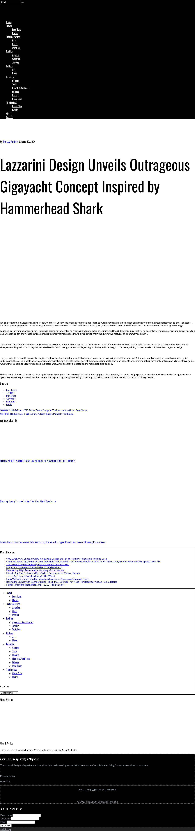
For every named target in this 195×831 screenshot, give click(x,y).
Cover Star (17, 106)
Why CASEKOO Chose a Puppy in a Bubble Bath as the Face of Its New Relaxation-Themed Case (56, 558)
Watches (16, 59)
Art (13, 70)
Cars (14, 40)
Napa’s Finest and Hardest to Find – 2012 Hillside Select (35, 584)
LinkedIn (10, 401)
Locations (16, 29)
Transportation (13, 37)
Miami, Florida (6, 743)
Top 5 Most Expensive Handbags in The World (30, 575)
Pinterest (11, 395)
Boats (15, 44)
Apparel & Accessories (22, 622)
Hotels (15, 33)
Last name (5, 818)
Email (9, 404)
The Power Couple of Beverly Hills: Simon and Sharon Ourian (37, 564)
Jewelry (15, 62)
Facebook (11, 389)
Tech (14, 84)
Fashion (9, 51)
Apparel (15, 55)
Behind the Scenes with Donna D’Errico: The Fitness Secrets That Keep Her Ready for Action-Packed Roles (61, 581)
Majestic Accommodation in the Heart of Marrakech (33, 567)
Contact (9, 117)
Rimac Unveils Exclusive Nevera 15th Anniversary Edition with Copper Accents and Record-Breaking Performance (52, 542)
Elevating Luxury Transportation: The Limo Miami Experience (28, 501)
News (14, 73)
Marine (15, 615)
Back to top (5, 829)
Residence (17, 99)
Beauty (15, 95)
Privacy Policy (7, 775)
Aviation (16, 48)
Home (8, 22)
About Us (5, 781)
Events (15, 110)
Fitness (15, 91)
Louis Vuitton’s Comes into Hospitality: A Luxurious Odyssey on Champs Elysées (47, 578)
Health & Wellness (21, 88)
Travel (9, 26)
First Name (6, 815)
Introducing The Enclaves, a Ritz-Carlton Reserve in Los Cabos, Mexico (43, 573)
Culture (9, 66)
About (8, 113)
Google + (11, 398)
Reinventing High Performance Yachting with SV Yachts (35, 570)
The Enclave (11, 102)
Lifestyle (10, 77)
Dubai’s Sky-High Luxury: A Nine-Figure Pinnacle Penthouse (36, 413)
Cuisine (15, 81)
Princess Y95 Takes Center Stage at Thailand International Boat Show (43, 410)
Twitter (10, 392)
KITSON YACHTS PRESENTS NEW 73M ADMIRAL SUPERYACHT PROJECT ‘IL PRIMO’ (37, 461)
